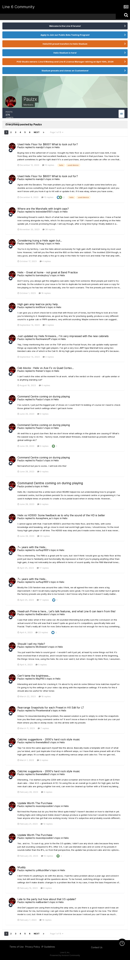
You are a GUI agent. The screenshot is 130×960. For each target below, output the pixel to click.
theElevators (42, 614)
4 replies (46, 261)
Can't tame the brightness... (33, 675)
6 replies (45, 385)
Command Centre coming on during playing (43, 396)
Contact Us (96, 947)
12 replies (48, 824)
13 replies (49, 165)
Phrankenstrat (43, 710)
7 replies (44, 728)
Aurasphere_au (44, 518)
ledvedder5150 (44, 211)
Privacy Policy (32, 946)
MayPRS (40, 678)
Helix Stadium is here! (65, 52)
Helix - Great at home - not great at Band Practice (47, 272)
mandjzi (40, 147)
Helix (57, 147)
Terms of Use (17, 946)
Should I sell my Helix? (31, 643)
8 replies (47, 888)
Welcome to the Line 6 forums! (65, 26)
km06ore (40, 307)
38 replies (50, 229)
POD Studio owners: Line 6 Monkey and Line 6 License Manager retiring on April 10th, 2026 (65, 61)
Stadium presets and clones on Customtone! (65, 70)
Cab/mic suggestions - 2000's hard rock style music (48, 739)
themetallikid (42, 742)
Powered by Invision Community (65, 955)
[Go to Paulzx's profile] (12, 146)
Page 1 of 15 (56, 132)
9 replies (44, 414)
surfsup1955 (42, 550)
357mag (40, 243)
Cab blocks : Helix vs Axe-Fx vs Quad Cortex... (45, 368)
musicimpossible (44, 806)
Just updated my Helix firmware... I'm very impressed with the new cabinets (63, 336)
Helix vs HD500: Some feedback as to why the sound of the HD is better (61, 515)
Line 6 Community (18, 6)
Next (36, 132)
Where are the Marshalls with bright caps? (43, 208)
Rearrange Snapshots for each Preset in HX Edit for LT (50, 707)
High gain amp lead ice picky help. (37, 304)
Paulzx (20, 147)
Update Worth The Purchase (34, 803)
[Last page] (43, 132)
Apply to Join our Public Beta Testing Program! (65, 35)
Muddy (21, 867)
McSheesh (41, 646)
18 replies (46, 696)
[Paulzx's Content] (121, 114)
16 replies (46, 293)
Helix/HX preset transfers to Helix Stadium (65, 44)
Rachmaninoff (43, 339)
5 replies (49, 325)
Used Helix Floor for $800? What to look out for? (47, 144)
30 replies (44, 536)
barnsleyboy (42, 275)
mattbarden (42, 902)
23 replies (43, 632)
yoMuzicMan (42, 870)
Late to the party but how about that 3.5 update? (46, 899)
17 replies (44, 568)
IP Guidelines (48, 946)
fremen (39, 371)
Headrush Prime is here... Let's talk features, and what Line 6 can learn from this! (66, 611)
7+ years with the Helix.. (32, 547)
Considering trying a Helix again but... (39, 240)
